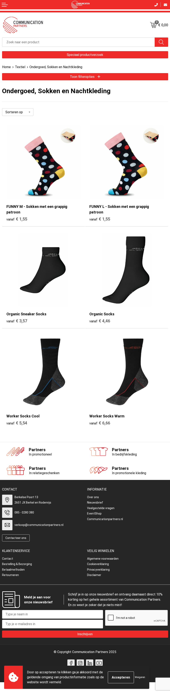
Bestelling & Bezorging (17, 564)
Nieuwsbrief (95, 502)
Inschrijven (85, 634)
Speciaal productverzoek (85, 55)
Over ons (93, 497)
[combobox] (78, 42)
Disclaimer (94, 575)
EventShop (94, 513)
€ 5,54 (16, 423)
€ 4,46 (99, 320)
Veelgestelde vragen (100, 508)
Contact (7, 558)
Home (6, 67)
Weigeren (140, 677)
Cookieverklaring (98, 564)
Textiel (20, 67)
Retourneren (10, 575)
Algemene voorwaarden (103, 558)
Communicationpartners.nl (105, 519)
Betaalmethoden (13, 569)
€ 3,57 (16, 320)
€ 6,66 (99, 423)
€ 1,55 (16, 219)
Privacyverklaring (98, 569)
